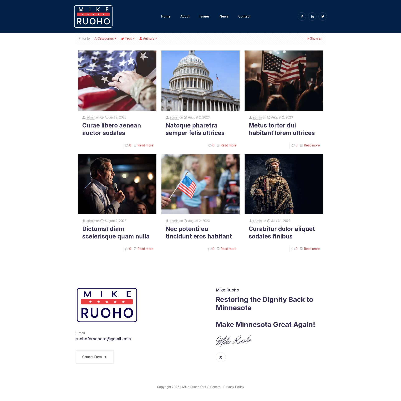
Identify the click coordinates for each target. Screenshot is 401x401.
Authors (148, 38)
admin (90, 117)
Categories (106, 38)
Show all (316, 38)
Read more (145, 145)
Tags (128, 38)
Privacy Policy (233, 387)
